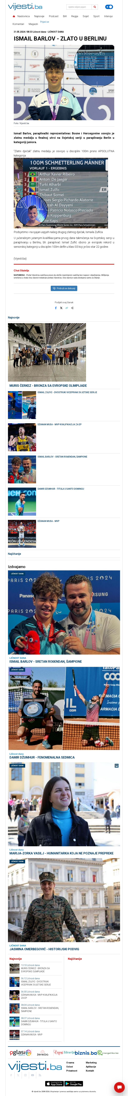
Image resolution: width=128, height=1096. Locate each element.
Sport (96, 16)
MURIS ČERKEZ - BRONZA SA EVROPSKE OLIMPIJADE (48, 386)
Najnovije (39, 16)
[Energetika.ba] (108, 1052)
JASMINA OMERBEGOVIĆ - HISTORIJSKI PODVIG (44, 949)
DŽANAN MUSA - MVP (48, 521)
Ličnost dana (17, 574)
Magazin (33, 24)
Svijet (86, 16)
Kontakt (90, 1071)
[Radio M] (16, 1052)
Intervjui (108, 16)
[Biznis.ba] (85, 1052)
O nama (70, 1062)
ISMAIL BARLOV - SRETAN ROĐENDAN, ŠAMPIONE (62, 456)
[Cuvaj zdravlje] (64, 1052)
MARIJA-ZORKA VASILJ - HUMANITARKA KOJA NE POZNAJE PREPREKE (61, 853)
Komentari (18, 24)
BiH (65, 16)
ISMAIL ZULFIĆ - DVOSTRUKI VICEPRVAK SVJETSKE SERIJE (67, 392)
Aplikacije (91, 1066)
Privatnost (71, 1071)
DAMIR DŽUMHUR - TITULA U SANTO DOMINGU (61, 489)
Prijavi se (44, 22)
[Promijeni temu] (109, 7)
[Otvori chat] (119, 1087)
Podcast (53, 16)
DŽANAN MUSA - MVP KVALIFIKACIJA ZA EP (59, 424)
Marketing (91, 1062)
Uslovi (69, 1066)
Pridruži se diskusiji (66, 288)
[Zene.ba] (42, 1052)
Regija (74, 16)
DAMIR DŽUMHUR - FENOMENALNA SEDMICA (42, 757)
